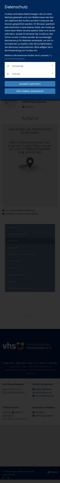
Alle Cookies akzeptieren (30, 91)
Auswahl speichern (30, 83)
